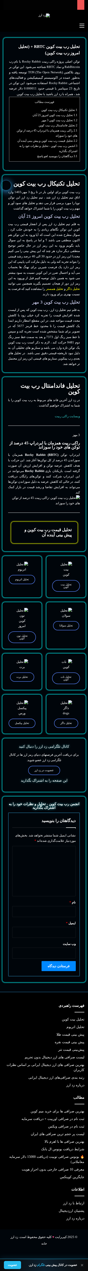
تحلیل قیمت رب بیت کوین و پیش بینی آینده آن (47, 140)
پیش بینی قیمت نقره (69, 1042)
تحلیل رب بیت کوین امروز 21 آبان (55, 115)
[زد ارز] (44, 15)
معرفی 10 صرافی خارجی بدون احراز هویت (53, 1169)
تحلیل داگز (73, 289)
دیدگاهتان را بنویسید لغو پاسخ (57, 156)
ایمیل (71, 923)
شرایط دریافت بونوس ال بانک (62, 1149)
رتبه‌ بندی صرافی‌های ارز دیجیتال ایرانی (56, 1077)
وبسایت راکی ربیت (67, 416)
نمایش (16, 1248)
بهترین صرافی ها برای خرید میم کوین (57, 1111)
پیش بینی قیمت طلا (70, 1034)
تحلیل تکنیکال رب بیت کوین (59, 110)
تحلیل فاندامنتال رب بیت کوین (58, 125)
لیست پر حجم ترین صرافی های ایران (57, 1134)
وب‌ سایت (69, 944)
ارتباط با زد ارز (73, 1203)
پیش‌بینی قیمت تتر (71, 1050)
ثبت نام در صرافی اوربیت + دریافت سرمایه (53, 1119)
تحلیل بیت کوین (73, 1019)
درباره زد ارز (75, 1085)
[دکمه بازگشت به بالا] (6, 185)
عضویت (12, 1265)
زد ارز (58, 94)
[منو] (81, 25)
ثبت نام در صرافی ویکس (66, 1126)
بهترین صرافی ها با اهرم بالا (64, 1141)
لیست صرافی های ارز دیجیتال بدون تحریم (54, 1057)
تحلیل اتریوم (75, 1027)
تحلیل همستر (54, 289)
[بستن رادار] (8, 1238)
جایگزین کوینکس (72, 1177)
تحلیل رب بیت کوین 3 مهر (59, 120)
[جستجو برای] (6, 25)
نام (72, 902)
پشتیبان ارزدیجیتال (71, 1211)
